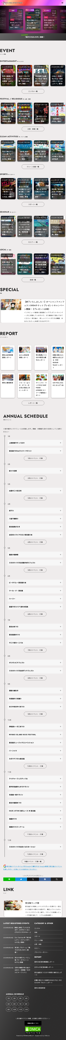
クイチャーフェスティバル (18, 779)
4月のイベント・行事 (35, 542)
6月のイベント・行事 (35, 614)
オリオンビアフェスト (17, 662)
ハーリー (12, 599)
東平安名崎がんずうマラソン (19, 787)
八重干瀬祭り (13, 519)
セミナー (37, 948)
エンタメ (37, 928)
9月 (8, 1009)
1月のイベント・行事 (35, 458)
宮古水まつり (13, 626)
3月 (20, 998)
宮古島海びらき (14, 527)
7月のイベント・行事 (35, 650)
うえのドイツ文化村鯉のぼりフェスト (22, 563)
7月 (20, 1004)
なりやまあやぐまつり (17, 707)
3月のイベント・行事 (35, 498)
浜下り (11, 510)
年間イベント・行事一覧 (33, 861)
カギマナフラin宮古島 (17, 759)
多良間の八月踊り (15, 698)
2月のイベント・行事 (35, 478)
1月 (8, 998)
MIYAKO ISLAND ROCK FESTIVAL (22, 734)
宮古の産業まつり (15, 803)
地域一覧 (33, 280)
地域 (35, 932)
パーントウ (13, 751)
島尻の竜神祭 (13, 555)
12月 (26, 1009)
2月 (14, 998)
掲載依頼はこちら (33, 1023)
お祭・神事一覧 (33, 129)
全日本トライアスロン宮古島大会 (20, 535)
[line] (9, 879)
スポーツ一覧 (33, 204)
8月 (26, 1004)
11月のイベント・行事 (35, 834)
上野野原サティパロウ (17, 443)
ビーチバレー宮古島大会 (17, 582)
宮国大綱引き (13, 690)
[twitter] (21, 879)
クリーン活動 (38, 940)
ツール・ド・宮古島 (16, 591)
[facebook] (45, 879)
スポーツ (37, 936)
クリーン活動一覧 (33, 167)
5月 (8, 1004)
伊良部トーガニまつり (17, 726)
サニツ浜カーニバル (16, 643)
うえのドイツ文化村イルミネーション (22, 847)
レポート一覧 (33, 403)
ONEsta (47, 1035)
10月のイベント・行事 (35, 766)
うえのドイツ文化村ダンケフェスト (21, 671)
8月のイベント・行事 (35, 678)
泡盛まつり (13, 819)
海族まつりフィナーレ (17, 827)
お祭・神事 (37, 944)
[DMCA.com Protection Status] (33, 1033)
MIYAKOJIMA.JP (29, 1035)
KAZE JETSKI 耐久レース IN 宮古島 (22, 811)
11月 (20, 1009)
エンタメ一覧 (33, 91)
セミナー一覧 (33, 242)
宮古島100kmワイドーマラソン (20, 451)
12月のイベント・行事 (35, 854)
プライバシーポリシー (41, 952)
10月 (14, 1009)
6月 (14, 1004)
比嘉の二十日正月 (15, 491)
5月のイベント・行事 (35, 570)
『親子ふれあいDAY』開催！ (35, 37)
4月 (26, 998)
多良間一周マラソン (16, 795)
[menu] (62, 3)
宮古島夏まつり (14, 635)
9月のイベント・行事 (35, 714)
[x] (33, 879)
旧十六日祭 (13, 471)
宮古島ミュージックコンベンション (21, 743)
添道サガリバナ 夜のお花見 (18, 607)
